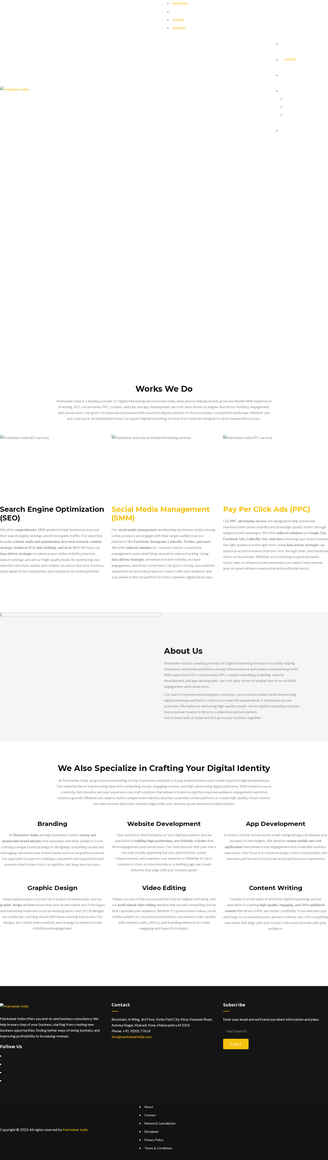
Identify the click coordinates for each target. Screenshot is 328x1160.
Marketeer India (75, 1129)
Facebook (180, 3)
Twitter (178, 19)
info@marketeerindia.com (132, 1037)
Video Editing (164, 888)
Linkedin (178, 28)
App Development (275, 824)
